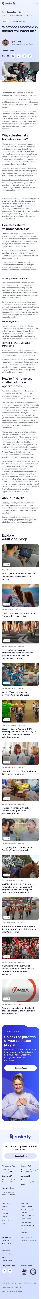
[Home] (3, 12)
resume (9, 415)
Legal (3, 1223)
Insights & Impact (26, 1222)
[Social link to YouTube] (10, 1270)
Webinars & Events (7, 1254)
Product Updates (7, 1261)
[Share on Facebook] (13, 56)
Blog (20, 12)
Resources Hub (11, 12)
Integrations (24, 1232)
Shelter (23, 447)
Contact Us (5, 1210)
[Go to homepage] (9, 3)
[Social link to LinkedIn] (4, 1270)
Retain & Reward (26, 1219)
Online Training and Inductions (27, 1211)
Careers (4, 1217)
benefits (16, 203)
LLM (35, 1283)
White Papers (6, 1251)
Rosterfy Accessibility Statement (12, 1287)
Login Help (5, 1213)
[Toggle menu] (37, 3)
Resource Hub (6, 1240)
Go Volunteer (21, 452)
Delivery (23, 1229)
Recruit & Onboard (26, 1206)
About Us (4, 1206)
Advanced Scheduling (27, 1215)
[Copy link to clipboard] (29, 56)
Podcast (4, 1257)
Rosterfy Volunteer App (27, 1225)
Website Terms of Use (25, 1283)
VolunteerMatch (11, 444)
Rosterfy (5, 503)
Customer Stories (7, 1244)
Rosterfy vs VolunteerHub (28, 1240)
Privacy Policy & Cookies (9, 1283)
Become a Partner (7, 1220)
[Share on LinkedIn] (18, 56)
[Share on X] (24, 56)
